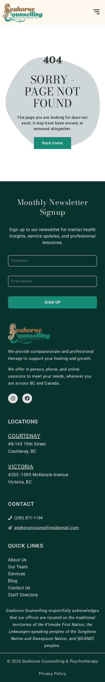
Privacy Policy (52, 673)
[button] (96, 12)
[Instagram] (13, 398)
